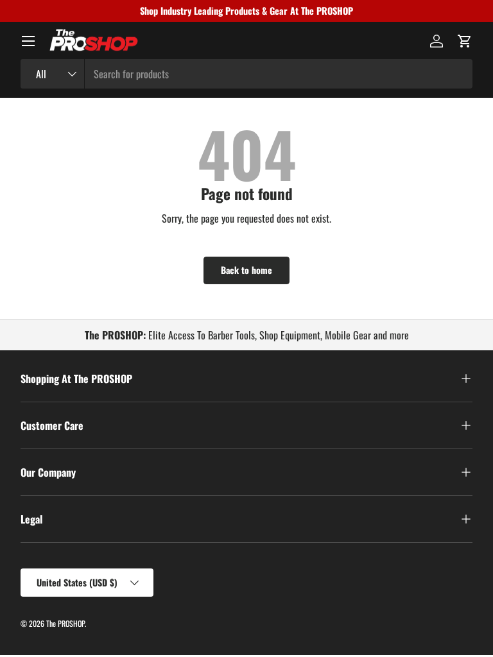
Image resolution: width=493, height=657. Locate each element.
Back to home (246, 270)
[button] (465, 41)
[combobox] (246, 74)
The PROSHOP (65, 623)
